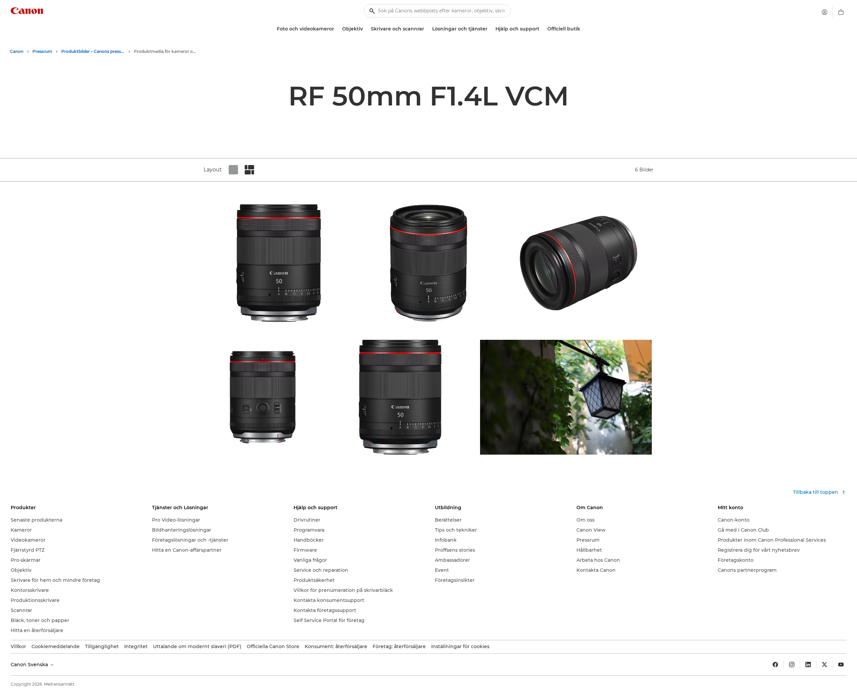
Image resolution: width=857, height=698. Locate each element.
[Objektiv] (365, 28)
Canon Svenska (30, 665)
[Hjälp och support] (542, 28)
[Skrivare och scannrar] (427, 28)
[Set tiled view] (233, 169)
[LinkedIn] (808, 664)
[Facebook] (775, 664)
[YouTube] (841, 664)
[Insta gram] (791, 664)
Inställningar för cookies (460, 646)
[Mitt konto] (824, 12)
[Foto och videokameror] (336, 28)
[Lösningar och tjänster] (490, 28)
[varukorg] (841, 12)
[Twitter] (824, 664)
